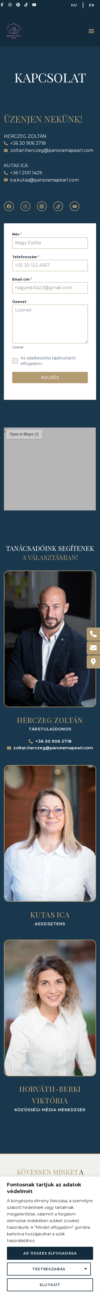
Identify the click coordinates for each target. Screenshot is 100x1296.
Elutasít (50, 1284)
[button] (91, 30)
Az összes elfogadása (50, 1253)
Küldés (50, 377)
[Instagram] (10, 5)
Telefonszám (25, 257)
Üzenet (19, 302)
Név (17, 234)
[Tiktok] (26, 5)
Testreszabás (49, 1269)
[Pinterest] (18, 5)
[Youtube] (34, 5)
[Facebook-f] (2, 5)
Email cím (22, 279)
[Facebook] (9, 206)
